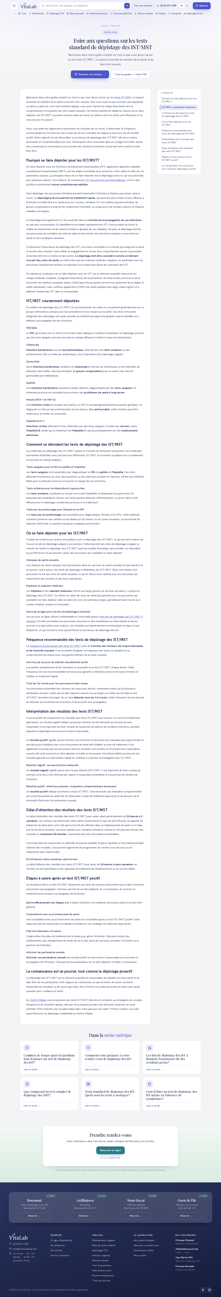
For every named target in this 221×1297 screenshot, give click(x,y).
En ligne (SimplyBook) (61, 1240)
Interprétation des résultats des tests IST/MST (178, 141)
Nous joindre (140, 1255)
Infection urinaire (100, 1260)
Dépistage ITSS (100, 1250)
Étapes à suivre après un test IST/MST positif (177, 158)
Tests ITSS (115, 25)
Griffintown (85, 1200)
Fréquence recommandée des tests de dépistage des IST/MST (178, 132)
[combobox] (84, 6)
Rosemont (34, 1200)
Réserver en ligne (110, 1150)
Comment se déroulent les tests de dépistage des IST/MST (178, 115)
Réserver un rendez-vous (146, 1245)
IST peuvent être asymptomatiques (106, 180)
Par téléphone (58, 1245)
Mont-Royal (135, 1200)
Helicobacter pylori (101, 1270)
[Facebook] (202, 1289)
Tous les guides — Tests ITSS (130, 74)
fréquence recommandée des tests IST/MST (55, 646)
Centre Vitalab (38, 1000)
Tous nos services (101, 1280)
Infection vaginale (101, 1255)
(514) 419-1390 (21, 1243)
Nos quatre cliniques (144, 1240)
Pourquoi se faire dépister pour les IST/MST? (179, 100)
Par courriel (56, 1250)
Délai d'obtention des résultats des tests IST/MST (177, 150)
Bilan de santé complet (104, 1245)
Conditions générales (78, 1289)
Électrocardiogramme (103, 1275)
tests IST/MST (123, 97)
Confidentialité (60, 1289)
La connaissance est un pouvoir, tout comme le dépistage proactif (179, 167)
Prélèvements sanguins (103, 1240)
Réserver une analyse (92, 74)
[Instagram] (209, 1289)
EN (187, 5)
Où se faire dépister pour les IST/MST (176, 123)
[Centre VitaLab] (28, 5)
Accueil (104, 25)
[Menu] (14, 5)
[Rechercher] (127, 5)
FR (182, 5)
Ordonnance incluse (144, 1250)
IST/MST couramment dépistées (179, 107)
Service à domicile (60, 1255)
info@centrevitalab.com (25, 1248)
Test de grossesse (101, 1265)
